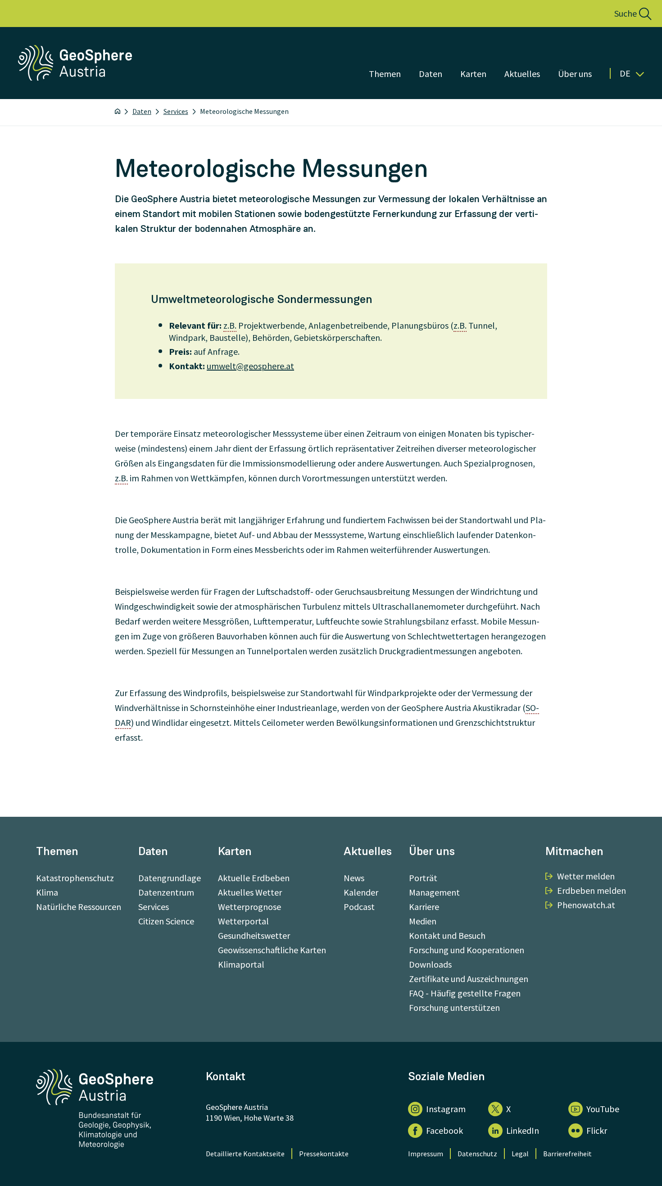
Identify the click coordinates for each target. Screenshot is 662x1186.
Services (175, 111)
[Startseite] (117, 111)
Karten (473, 73)
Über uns (575, 73)
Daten (430, 73)
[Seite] (76, 77)
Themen (385, 73)
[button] (623, 13)
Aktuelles (522, 73)
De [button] (625, 73)
